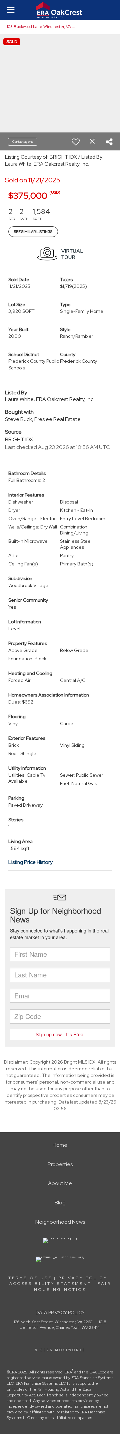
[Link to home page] (60, 10)
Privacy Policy (82, 1278)
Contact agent (22, 141)
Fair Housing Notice (72, 1286)
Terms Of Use (30, 1278)
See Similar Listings (33, 231)
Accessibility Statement (50, 1283)
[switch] (75, 142)
